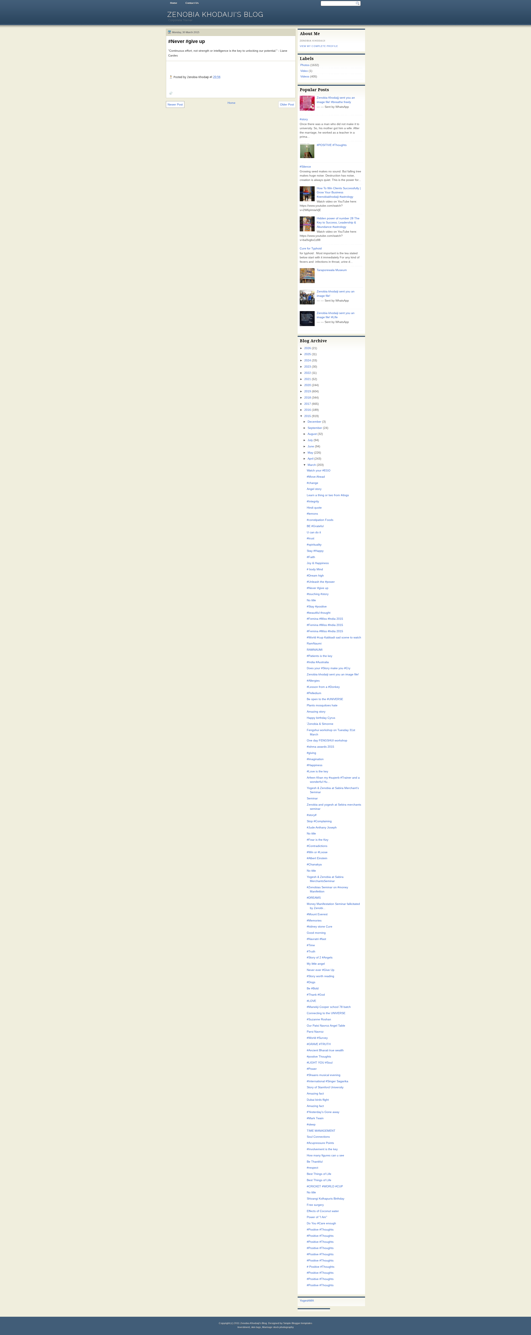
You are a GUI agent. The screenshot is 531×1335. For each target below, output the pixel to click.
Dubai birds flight (318, 1099)
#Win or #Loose (317, 852)
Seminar (312, 798)
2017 (307, 403)
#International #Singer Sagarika (327, 1081)
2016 (307, 409)
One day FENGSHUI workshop (327, 740)
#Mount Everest (317, 914)
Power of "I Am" (317, 1217)
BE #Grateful (315, 526)
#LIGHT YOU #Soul (319, 1062)
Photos (304, 65)
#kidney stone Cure (319, 926)
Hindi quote (314, 507)
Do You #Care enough (321, 1223)
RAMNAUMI (315, 649)
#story (304, 119)
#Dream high (315, 575)
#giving (311, 753)
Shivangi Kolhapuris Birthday (325, 1198)
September (315, 427)
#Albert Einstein (317, 858)
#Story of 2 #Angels (319, 957)
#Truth (311, 951)
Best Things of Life (319, 1173)
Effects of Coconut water (323, 1211)
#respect (312, 1167)
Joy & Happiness (318, 563)
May (310, 452)
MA (311, 1300)
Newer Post (175, 104)
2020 (307, 385)
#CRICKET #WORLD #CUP (325, 1186)
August (312, 434)
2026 (307, 348)
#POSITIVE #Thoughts (332, 145)
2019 (307, 391)
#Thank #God (316, 994)
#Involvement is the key (322, 1149)
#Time (311, 945)
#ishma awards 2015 (320, 746)
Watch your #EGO (318, 470)
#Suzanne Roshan (319, 1019)
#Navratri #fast (316, 939)
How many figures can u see (325, 1155)
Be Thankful (315, 1161)
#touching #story (318, 594)
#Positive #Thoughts (320, 1229)
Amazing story (316, 711)
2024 (307, 360)
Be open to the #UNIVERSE (325, 699)
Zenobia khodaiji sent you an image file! (333, 674)
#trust (310, 538)
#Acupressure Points (320, 1143)
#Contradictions (317, 846)
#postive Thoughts (319, 1056)
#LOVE (311, 1000)
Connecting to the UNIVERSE (326, 1013)
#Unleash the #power (321, 581)
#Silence (305, 166)
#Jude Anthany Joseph (322, 827)
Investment (243, 1327)
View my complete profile (319, 46)
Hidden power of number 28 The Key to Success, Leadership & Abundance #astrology (338, 222)
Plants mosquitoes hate (322, 705)
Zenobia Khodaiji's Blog (215, 14)
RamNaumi (314, 643)
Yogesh (304, 1300)
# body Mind (315, 569)
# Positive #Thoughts (320, 1266)
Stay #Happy (315, 550)
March (312, 464)
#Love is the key (317, 771)
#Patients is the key (319, 656)
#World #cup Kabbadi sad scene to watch (334, 637)
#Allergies (313, 680)
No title (311, 600)
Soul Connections (318, 1136)
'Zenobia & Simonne (320, 723)
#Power (312, 1068)
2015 (307, 416)
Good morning (316, 932)
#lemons (312, 513)
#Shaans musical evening (323, 1075)
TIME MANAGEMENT (321, 1130)
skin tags (256, 1327)
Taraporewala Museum (332, 270)
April (310, 458)
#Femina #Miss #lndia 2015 (325, 618)
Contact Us (192, 3)
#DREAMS (314, 897)
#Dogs (311, 982)
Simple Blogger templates (297, 1323)
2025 (307, 354)
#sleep (311, 1124)
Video (304, 70)
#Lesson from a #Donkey (323, 686)
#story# (312, 815)
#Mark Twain (315, 1118)
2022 (307, 372)
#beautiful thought (318, 612)
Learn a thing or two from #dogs (328, 495)
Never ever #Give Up (320, 970)
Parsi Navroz (315, 1031)
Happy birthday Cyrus (321, 717)
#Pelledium (314, 693)
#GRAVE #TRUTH (319, 1044)
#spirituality (314, 544)
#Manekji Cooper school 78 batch (329, 1007)
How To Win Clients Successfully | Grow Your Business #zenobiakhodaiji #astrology (339, 192)
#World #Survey (317, 1037)
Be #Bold (313, 988)
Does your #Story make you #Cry (328, 668)
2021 (307, 379)
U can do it (314, 532)
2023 (307, 366)
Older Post (287, 104)
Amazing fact (315, 1093)
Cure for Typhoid (311, 248)
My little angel (316, 963)
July (310, 440)
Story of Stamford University (325, 1087)
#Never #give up (186, 41)
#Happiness (314, 765)
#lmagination (315, 759)
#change (312, 483)
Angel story (314, 489)
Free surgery (315, 1204)
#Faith (311, 557)
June (311, 446)
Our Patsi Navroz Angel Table (326, 1025)
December (314, 421)
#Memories (314, 920)
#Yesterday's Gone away (323, 1112)
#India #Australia (318, 662)
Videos (304, 76)
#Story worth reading (320, 976)
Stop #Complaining (319, 821)
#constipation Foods (320, 519)
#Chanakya (314, 864)
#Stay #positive (317, 606)
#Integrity (313, 501)
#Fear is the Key (317, 839)
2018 (307, 397)
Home (173, 3)
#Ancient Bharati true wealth (325, 1050)
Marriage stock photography (278, 1327)
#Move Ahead (316, 476)
